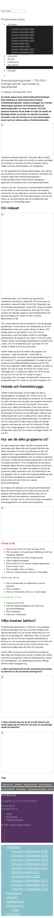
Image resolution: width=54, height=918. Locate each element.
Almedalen (13, 847)
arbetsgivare (7, 784)
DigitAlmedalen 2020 (26, 876)
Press (9, 813)
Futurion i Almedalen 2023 (30, 864)
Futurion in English (14, 819)
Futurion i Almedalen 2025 (30, 855)
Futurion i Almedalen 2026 (30, 851)
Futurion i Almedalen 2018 (30, 889)
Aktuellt (11, 897)
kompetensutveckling (37, 789)
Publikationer (15, 901)
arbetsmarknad (30, 784)
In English (13, 914)
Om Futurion (12, 816)
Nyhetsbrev (14, 893)
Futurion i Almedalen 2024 (30, 859)
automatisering (45, 784)
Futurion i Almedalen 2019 (30, 880)
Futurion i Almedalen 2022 (30, 868)
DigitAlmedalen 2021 (26, 872)
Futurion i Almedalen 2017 (30, 885)
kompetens (21, 789)
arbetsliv (18, 784)
